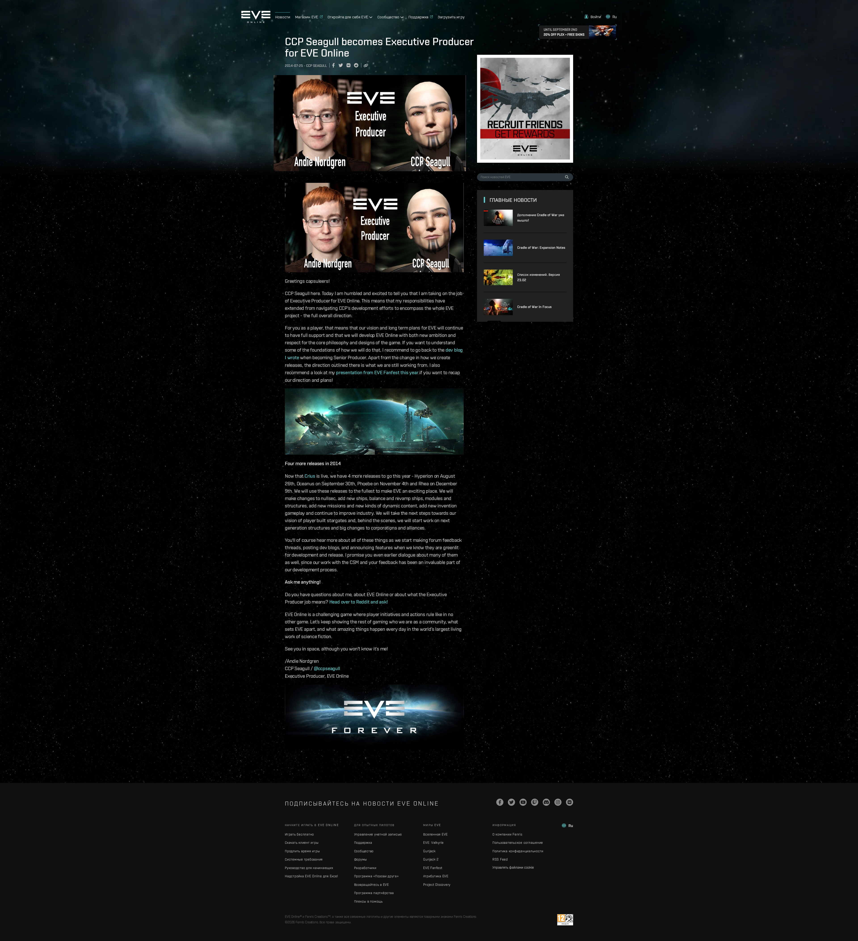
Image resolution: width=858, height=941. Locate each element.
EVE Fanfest (432, 868)
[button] (592, 17)
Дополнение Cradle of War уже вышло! (540, 217)
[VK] (569, 802)
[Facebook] (499, 802)
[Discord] (546, 802)
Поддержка (363, 842)
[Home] (255, 22)
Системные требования (304, 859)
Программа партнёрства (374, 893)
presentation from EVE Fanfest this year (377, 372)
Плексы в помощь (368, 901)
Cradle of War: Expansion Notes (541, 247)
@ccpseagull (327, 668)
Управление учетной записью (378, 834)
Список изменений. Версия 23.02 (538, 277)
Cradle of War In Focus (534, 307)
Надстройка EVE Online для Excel (311, 876)
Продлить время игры (302, 851)
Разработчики (365, 868)
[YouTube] (523, 802)
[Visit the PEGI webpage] (565, 919)
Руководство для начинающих (309, 868)
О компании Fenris (507, 834)
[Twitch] (534, 802)
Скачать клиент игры (301, 842)
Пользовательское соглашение (517, 842)
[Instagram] (557, 802)
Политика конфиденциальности (517, 851)
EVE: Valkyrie (433, 842)
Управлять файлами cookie (513, 867)
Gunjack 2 (431, 859)
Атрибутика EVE (435, 876)
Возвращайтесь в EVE (371, 884)
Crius (310, 476)
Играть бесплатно (299, 834)
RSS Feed (500, 859)
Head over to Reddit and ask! (358, 602)
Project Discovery (436, 884)
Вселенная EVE (435, 834)
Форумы (360, 859)
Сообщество (364, 851)
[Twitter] (511, 802)
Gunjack (429, 851)
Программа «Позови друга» (376, 876)
